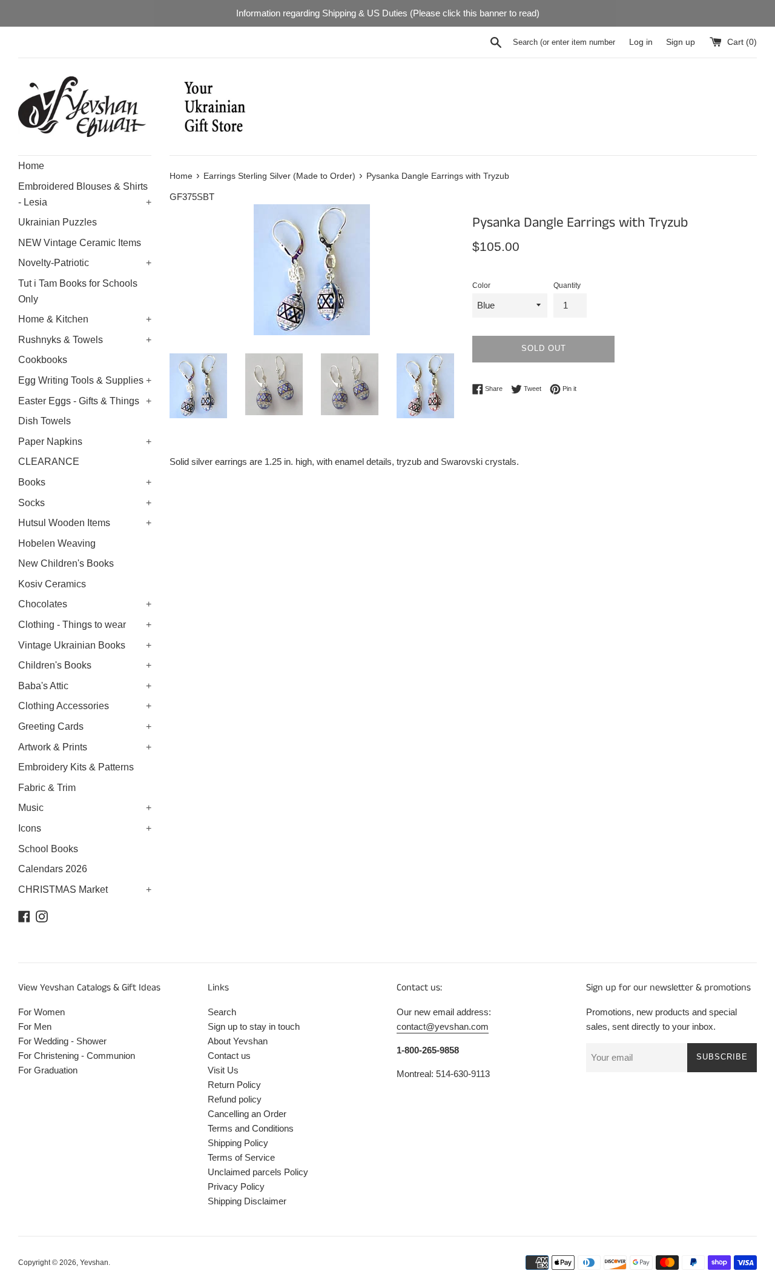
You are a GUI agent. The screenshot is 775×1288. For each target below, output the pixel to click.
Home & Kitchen (84, 319)
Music (84, 807)
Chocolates (84, 604)
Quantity (567, 285)
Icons (84, 828)
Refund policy (235, 1099)
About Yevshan (238, 1041)
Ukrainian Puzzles (57, 222)
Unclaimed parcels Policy (258, 1172)
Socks (84, 503)
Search (222, 1012)
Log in (641, 42)
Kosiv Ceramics (52, 584)
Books (84, 482)
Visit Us (223, 1070)
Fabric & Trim (47, 787)
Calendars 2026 (52, 869)
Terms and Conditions (251, 1128)
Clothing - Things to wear (84, 624)
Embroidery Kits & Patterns (76, 767)
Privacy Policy (236, 1186)
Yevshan (94, 1262)
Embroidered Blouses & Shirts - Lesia (84, 194)
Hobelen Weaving (57, 543)
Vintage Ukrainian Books (84, 645)
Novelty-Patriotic (84, 263)
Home (31, 166)
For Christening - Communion (76, 1055)
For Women (41, 1012)
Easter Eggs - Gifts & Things (84, 401)
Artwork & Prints (84, 747)
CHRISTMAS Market (84, 889)
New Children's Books (66, 563)
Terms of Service (241, 1157)
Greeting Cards (84, 726)
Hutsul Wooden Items (84, 523)
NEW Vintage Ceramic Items (79, 243)
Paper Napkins (84, 441)
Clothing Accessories (84, 706)
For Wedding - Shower (62, 1041)
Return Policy (234, 1084)
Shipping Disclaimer (247, 1201)
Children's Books (84, 665)
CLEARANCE (48, 461)
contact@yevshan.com (443, 1026)
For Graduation (48, 1070)
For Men (34, 1026)
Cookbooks (42, 360)
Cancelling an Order (247, 1114)
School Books (48, 849)
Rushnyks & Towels (84, 340)
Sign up (680, 42)
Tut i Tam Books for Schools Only (77, 291)
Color (481, 285)
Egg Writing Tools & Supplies (84, 380)
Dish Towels (44, 421)
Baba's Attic (84, 686)
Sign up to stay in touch (254, 1026)
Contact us (229, 1055)
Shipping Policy (238, 1143)
